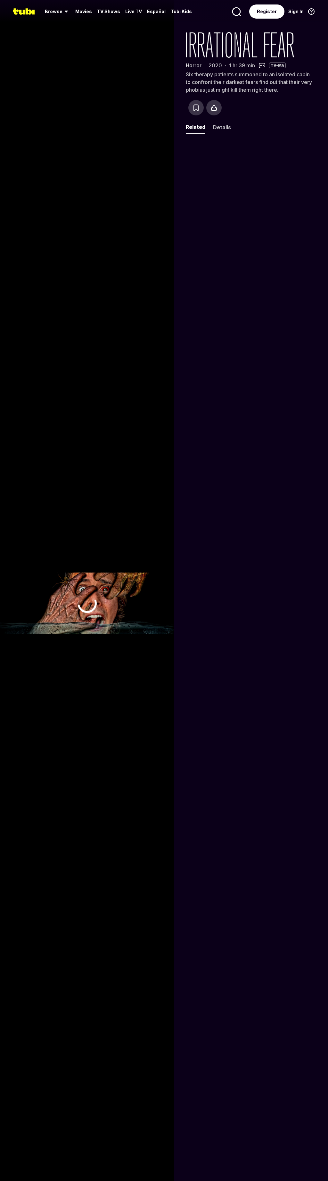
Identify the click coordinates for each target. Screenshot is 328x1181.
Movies (83, 11)
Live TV (133, 11)
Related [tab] (195, 127)
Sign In (296, 11)
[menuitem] (57, 11)
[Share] (214, 107)
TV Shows (108, 11)
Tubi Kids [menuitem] (181, 11)
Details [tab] (222, 127)
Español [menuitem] (156, 11)
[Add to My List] (196, 107)
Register (267, 11)
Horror (193, 65)
